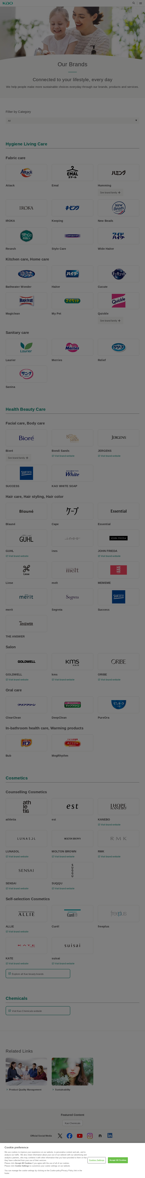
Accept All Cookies (117, 1160)
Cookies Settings (96, 1160)
